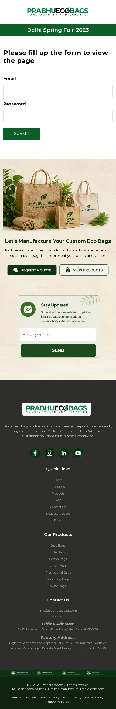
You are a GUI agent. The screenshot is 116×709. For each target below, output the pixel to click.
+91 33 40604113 (58, 616)
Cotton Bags (58, 559)
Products (58, 493)
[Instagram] (49, 453)
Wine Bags (58, 586)
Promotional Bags (58, 572)
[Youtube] (78, 453)
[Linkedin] (64, 453)
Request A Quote (58, 514)
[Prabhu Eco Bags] (56, 409)
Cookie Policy (94, 697)
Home (58, 480)
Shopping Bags (58, 579)
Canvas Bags (58, 566)
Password (14, 104)
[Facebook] (35, 453)
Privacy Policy (50, 697)
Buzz (58, 520)
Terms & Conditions (24, 697)
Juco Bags (58, 545)
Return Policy (72, 697)
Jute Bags (58, 552)
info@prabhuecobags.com (58, 610)
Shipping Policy (58, 701)
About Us (58, 487)
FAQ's (58, 500)
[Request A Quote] (32, 269)
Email (9, 78)
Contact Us (58, 507)
